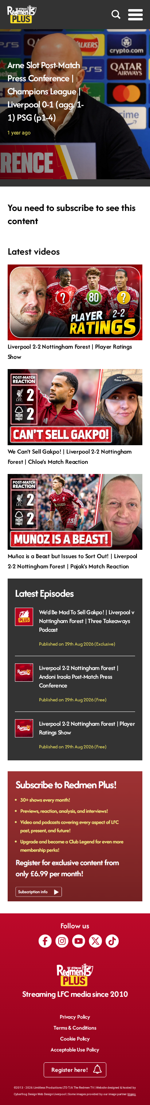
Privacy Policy (75, 1016)
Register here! (70, 1069)
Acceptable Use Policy (75, 1049)
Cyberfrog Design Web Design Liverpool (40, 1094)
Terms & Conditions (75, 1027)
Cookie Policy (75, 1038)
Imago (131, 1094)
